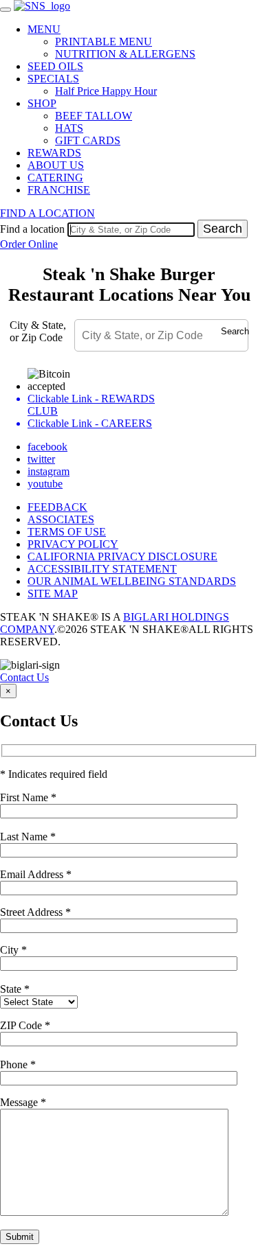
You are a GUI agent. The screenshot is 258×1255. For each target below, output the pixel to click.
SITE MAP (53, 593)
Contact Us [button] (24, 677)
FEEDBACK (57, 507)
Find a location (32, 229)
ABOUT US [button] (56, 165)
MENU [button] (44, 29)
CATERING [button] (55, 177)
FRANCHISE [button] (59, 190)
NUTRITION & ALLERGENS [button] (125, 54)
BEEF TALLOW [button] (93, 116)
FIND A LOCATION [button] (47, 213)
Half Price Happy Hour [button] (106, 91)
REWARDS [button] (54, 153)
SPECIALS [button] (53, 78)
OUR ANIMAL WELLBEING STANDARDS (132, 581)
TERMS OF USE (67, 532)
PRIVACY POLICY (73, 544)
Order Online (29, 244)
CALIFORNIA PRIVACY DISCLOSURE (122, 556)
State (15, 989)
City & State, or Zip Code (38, 331)
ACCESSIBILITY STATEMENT (102, 569)
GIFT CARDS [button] (87, 140)
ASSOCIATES (61, 519)
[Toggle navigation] (5, 10)
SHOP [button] (42, 103)
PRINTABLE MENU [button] (103, 41)
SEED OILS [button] (55, 66)
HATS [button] (69, 128)
